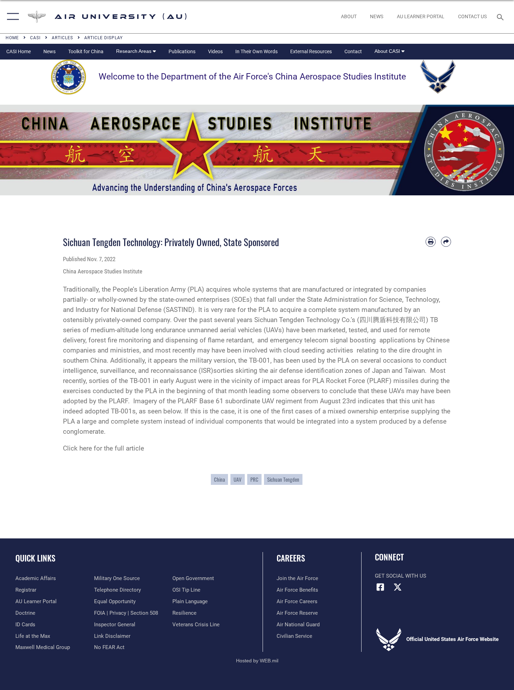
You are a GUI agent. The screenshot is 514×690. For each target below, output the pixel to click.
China (219, 479)
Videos (215, 51)
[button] (11, 16)
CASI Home (18, 51)
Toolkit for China (85, 51)
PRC (254, 479)
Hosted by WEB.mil (257, 660)
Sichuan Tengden (283, 479)
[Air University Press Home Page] (257, 150)
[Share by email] (446, 242)
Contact (353, 51)
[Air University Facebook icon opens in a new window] (380, 587)
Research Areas (134, 51)
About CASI (387, 51)
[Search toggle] (501, 16)
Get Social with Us (400, 576)
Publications (182, 51)
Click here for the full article (103, 448)
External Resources (311, 51)
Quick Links (35, 558)
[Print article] (431, 242)
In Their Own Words (256, 51)
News (49, 51)
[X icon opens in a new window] (397, 587)
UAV (238, 479)
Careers (291, 558)
